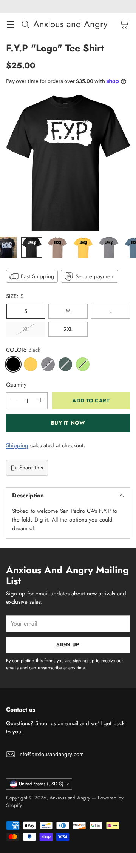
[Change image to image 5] (108, 247)
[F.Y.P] (68, 163)
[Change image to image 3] (57, 247)
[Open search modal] (25, 24)
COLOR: (23, 350)
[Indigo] (65, 364)
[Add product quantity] (40, 401)
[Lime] (83, 364)
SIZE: (14, 296)
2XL (68, 329)
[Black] (13, 364)
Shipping (17, 445)
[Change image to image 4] (83, 247)
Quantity (16, 384)
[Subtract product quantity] (13, 401)
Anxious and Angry (69, 797)
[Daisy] (30, 364)
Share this (31, 467)
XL (26, 329)
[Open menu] (10, 24)
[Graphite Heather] (48, 364)
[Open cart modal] (123, 24)
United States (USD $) (41, 783)
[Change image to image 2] (31, 247)
